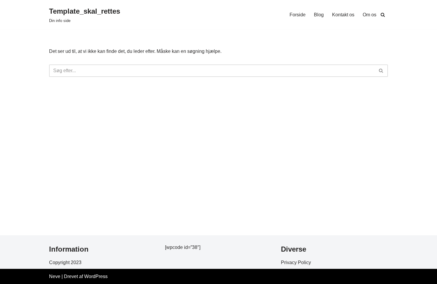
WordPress (96, 276)
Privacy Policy (296, 262)
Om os (369, 14)
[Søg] (383, 14)
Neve (54, 276)
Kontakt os (343, 14)
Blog (319, 14)
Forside (298, 14)
